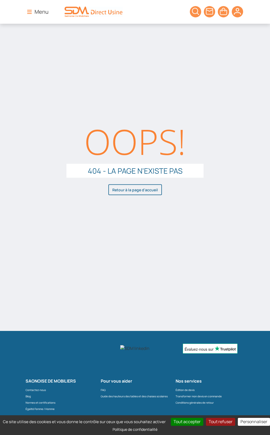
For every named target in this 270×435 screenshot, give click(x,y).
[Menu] (29, 12)
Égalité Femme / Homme (40, 409)
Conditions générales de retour (195, 402)
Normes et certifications (40, 402)
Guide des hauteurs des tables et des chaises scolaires (134, 396)
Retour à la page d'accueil (135, 189)
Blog (28, 396)
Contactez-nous (36, 390)
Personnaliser (253, 421)
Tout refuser (221, 421)
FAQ (103, 390)
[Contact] (209, 11)
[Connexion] (237, 11)
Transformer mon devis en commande (199, 396)
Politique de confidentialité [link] (135, 429)
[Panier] (195, 11)
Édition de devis (185, 390)
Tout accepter (187, 421)
